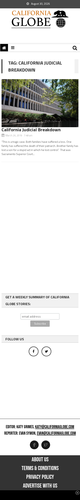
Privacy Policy (40, 477)
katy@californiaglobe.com (54, 427)
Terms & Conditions (40, 468)
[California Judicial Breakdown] (40, 103)
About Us (40, 459)
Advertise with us (40, 485)
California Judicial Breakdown (31, 129)
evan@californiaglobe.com (56, 433)
